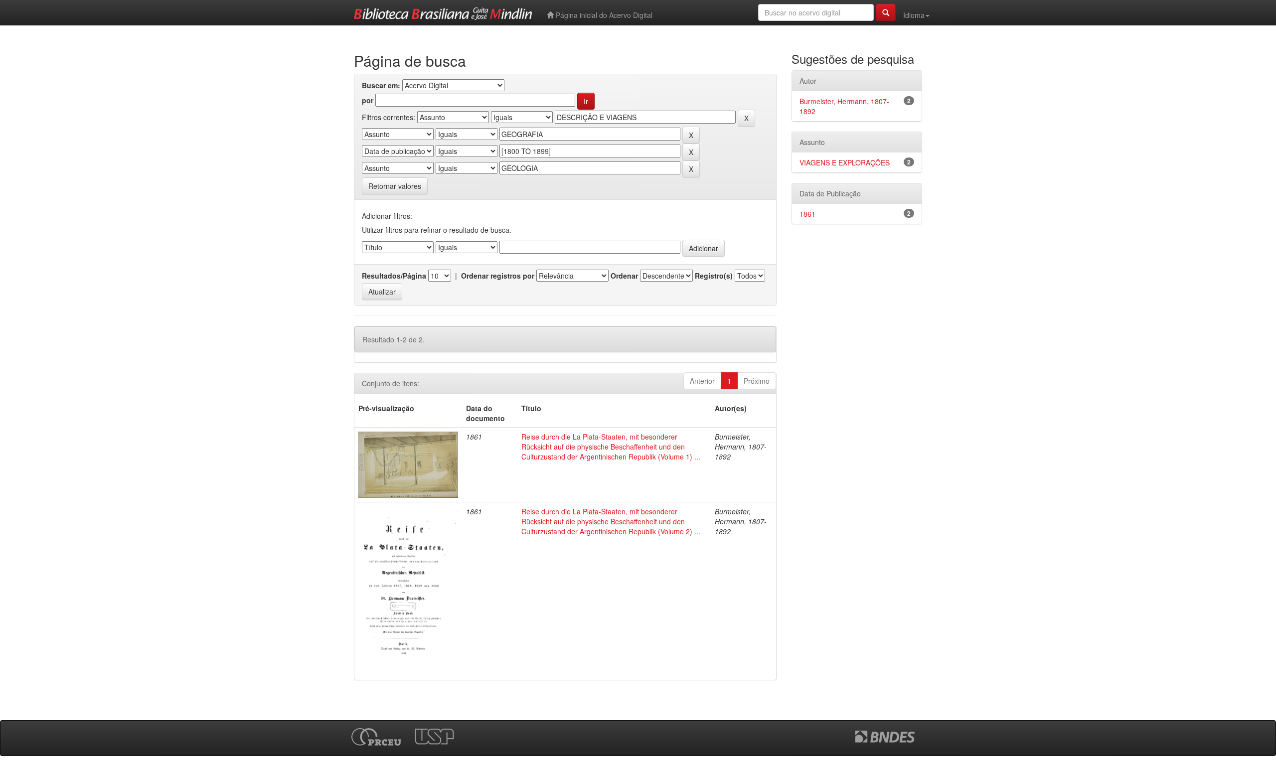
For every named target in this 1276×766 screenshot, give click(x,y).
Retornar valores (394, 186)
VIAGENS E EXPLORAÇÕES (844, 162)
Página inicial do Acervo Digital (603, 15)
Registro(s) (714, 276)
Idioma (914, 15)
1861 (807, 214)
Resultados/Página (394, 276)
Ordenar (624, 276)
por (367, 100)
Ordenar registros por (497, 276)
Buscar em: (381, 85)
